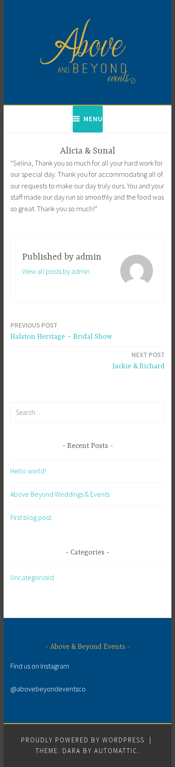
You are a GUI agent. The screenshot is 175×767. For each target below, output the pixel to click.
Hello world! (28, 470)
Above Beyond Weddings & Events (59, 494)
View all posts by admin (56, 271)
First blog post (30, 517)
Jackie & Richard (139, 360)
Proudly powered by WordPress (82, 740)
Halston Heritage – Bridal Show (61, 331)
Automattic (116, 750)
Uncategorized (32, 577)
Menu (93, 119)
